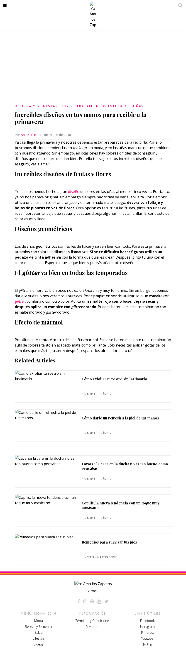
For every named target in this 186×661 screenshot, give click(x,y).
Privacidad (93, 626)
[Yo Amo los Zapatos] (93, 14)
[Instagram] (85, 601)
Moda (38, 621)
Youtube (147, 638)
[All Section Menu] (5, 5)
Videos (39, 644)
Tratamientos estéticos (102, 106)
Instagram (147, 626)
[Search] (179, 5)
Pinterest (147, 632)
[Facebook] (79, 601)
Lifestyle (38, 638)
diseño (73, 191)
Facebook (147, 621)
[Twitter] (106, 601)
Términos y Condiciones (93, 621)
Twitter (147, 644)
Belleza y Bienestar (36, 106)
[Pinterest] (92, 601)
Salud (38, 632)
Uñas (138, 106)
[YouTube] (99, 601)
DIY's (67, 106)
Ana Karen (28, 134)
